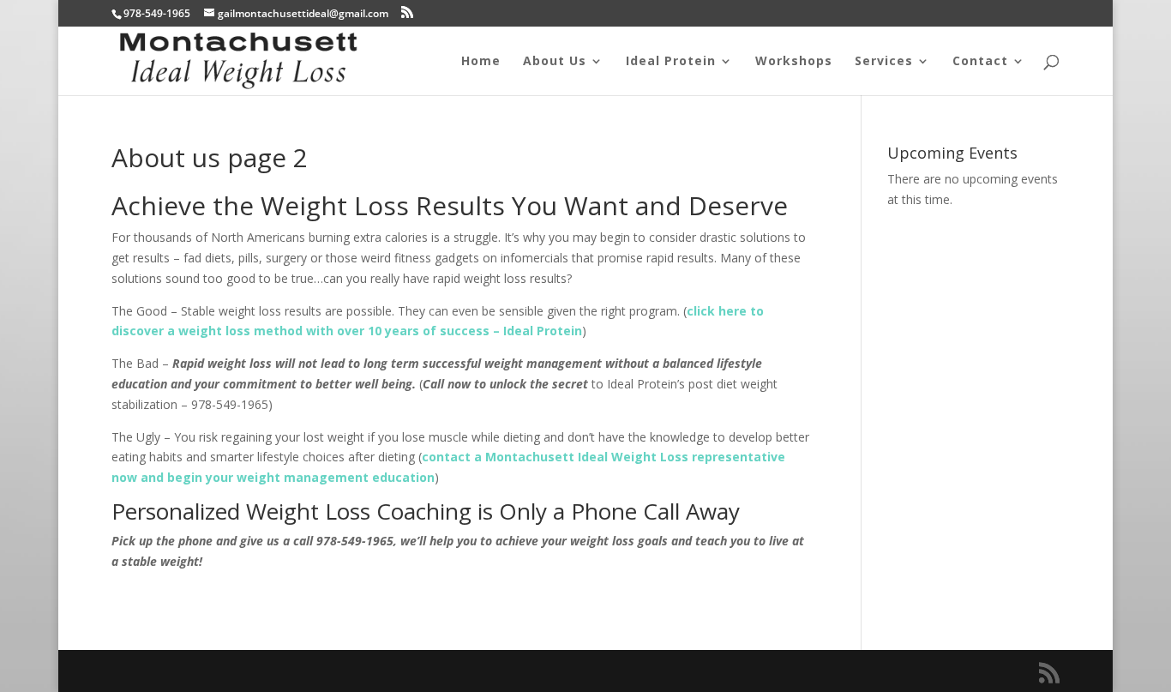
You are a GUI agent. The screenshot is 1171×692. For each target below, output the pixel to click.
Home (481, 62)
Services (884, 62)
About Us (554, 62)
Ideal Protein (671, 62)
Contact (980, 62)
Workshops (793, 62)
